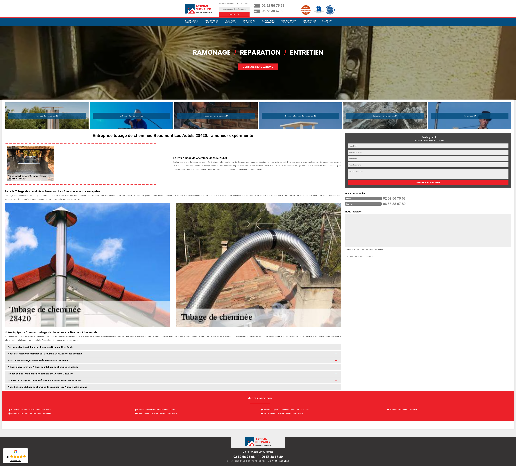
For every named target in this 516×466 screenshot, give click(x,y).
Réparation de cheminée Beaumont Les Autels (31, 413)
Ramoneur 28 (327, 22)
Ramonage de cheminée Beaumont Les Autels (157, 413)
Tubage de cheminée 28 (230, 22)
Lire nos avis (15, 461)
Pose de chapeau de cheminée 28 (289, 22)
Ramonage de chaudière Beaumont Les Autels (31, 409)
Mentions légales (278, 461)
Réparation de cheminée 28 (211, 22)
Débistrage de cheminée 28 (309, 22)
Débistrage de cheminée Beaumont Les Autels (283, 413)
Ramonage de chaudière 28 (191, 22)
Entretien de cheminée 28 (249, 22)
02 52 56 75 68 (273, 5)
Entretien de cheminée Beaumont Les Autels (156, 409)
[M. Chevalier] (198, 8)
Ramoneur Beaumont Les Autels (403, 409)
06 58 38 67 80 (273, 11)
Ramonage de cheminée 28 (268, 22)
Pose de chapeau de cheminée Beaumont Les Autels (286, 409)
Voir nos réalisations (258, 66)
